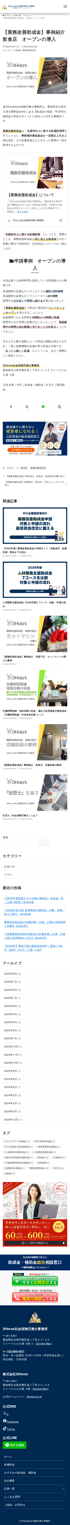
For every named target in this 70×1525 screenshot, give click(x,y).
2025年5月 (12, 1006)
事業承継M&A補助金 (49, 1146)
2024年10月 (13, 1062)
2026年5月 (12, 990)
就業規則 (44, 1162)
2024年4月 (12, 1103)
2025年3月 (12, 1022)
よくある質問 (12, 1497)
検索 (5, 837)
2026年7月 (12, 981)
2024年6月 (12, 1087)
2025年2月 (12, 1030)
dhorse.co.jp (34, 1396)
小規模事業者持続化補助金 (19, 1162)
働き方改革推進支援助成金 (19, 1157)
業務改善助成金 (29, 50)
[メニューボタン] (65, 6)
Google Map (43, 1343)
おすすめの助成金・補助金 (20, 1472)
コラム (8, 50)
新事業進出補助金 (15, 1168)
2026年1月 (12, 998)
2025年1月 (12, 1038)
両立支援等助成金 (45, 1141)
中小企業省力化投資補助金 (19, 1146)
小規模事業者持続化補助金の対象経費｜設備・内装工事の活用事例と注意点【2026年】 (34, 936)
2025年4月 (12, 1014)
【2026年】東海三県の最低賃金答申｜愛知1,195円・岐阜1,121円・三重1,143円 (33, 948)
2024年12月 (13, 1046)
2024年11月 (13, 1054)
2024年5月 (12, 1095)
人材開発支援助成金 (45, 1152)
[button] (11, 407)
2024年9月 (12, 1071)
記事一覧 (9, 1488)
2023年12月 (13, 1119)
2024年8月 (12, 1079)
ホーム (8, 1456)
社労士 (59, 1168)
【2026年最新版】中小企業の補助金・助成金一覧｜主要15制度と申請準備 (34, 900)
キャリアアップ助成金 (18, 1141)
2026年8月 (12, 973)
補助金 (10, 1173)
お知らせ (9, 866)
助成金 (18, 50)
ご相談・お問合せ (14, 1505)
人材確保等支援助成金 (17, 1152)
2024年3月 (12, 1111)
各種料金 (9, 1464)
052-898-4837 (15, 1351)
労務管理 (59, 1157)
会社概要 (9, 1480)
